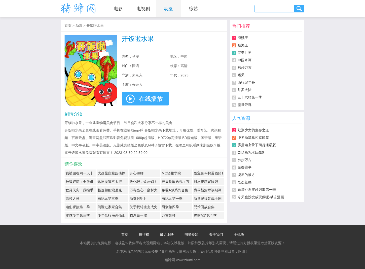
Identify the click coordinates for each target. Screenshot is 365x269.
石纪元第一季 (172, 199)
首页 (68, 26)
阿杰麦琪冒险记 (206, 182)
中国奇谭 (245, 60)
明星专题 (191, 234)
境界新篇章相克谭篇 (253, 137)
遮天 (241, 75)
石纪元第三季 (108, 199)
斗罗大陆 (245, 90)
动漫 (168, 8)
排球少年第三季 (78, 215)
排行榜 (144, 234)
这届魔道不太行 (110, 182)
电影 (118, 8)
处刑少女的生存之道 (253, 130)
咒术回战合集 (204, 207)
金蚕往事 (245, 167)
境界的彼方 (246, 175)
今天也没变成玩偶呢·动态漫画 (261, 197)
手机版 (239, 234)
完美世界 (245, 53)
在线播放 (151, 98)
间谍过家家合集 (110, 207)
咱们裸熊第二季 (78, 207)
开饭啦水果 (95, 26)
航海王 (243, 45)
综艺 (193, 8)
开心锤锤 (137, 173)
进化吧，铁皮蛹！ (143, 182)
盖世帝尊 (245, 105)
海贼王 (243, 38)
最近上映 (167, 234)
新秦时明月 (138, 199)
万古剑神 (169, 215)
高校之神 (72, 199)
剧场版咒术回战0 (251, 152)
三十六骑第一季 (250, 97)
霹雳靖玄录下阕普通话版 (257, 145)
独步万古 (245, 67)
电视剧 (143, 8)
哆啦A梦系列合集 (175, 190)
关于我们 (216, 234)
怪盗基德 (245, 182)
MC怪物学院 (171, 173)
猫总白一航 (138, 215)
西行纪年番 (246, 82)
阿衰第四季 (170, 207)
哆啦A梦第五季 (205, 215)
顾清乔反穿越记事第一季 (257, 190)
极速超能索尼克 (110, 190)
